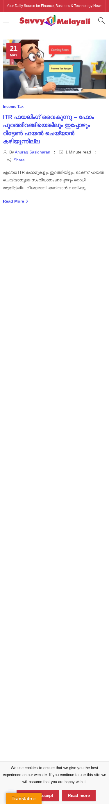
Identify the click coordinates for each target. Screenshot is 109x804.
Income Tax (13, 106)
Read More (14, 201)
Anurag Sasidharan (32, 152)
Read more (79, 795)
